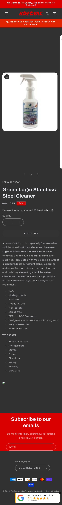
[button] (6, 13)
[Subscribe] (52, 447)
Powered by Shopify (34, 491)
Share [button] (8, 393)
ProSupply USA (18, 491)
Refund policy (52, 491)
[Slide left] (24, 174)
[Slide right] (37, 174)
